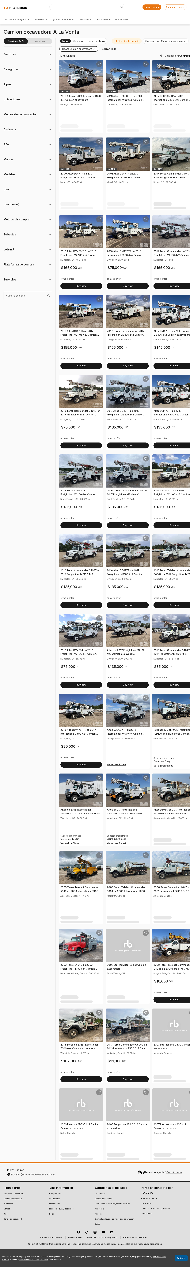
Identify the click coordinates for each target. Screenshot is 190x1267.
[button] (127, 41)
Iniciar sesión (152, 7)
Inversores (8, 1204)
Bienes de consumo (104, 1199)
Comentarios (146, 1213)
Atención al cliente (149, 1198)
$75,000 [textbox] (114, 267)
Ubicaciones (121, 19)
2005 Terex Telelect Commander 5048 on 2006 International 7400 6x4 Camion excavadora (79, 891)
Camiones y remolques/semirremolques (112, 1204)
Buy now (81, 285)
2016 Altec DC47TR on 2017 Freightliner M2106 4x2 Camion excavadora (124, 574)
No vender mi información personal (102, 1237)
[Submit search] (122, 7)
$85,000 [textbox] (161, 666)
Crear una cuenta (175, 7)
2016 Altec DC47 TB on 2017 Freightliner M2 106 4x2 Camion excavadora (78, 335)
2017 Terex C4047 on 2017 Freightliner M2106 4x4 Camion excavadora (78, 494)
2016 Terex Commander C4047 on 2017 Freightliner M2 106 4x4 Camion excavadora (80, 414)
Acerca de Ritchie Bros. (14, 1194)
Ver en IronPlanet (116, 764)
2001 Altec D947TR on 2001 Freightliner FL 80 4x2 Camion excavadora (124, 177)
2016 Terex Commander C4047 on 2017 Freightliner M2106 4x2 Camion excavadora (127, 494)
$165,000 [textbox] (69, 267)
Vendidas (40, 41)
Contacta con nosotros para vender (156, 1208)
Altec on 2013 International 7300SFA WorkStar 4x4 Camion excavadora (125, 813)
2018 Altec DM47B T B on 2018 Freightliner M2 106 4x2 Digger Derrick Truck (78, 255)
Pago (51, 1214)
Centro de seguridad (13, 1219)
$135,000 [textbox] (115, 427)
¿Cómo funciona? (62, 19)
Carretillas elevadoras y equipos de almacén (114, 1219)
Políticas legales (75, 1237)
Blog (6, 1214)
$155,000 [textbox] (69, 347)
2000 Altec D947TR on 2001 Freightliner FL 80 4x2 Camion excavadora (77, 177)
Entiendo (181, 1258)
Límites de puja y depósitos (61, 1209)
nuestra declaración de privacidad (33, 1259)
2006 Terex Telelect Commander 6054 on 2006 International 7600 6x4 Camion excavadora (126, 891)
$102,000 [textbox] (69, 1061)
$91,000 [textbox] (114, 1061)
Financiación (104, 19)
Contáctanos (174, 1172)
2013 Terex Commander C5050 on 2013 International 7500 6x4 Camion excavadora (127, 1048)
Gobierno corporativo (13, 1199)
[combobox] (166, 41)
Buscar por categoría (15, 19)
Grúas (97, 1224)
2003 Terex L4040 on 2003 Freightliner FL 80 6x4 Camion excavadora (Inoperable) (77, 968)
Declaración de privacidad (51, 1237)
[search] (49, 296)
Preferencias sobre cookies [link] (135, 1237)
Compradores (55, 1194)
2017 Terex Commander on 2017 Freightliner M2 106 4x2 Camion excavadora (125, 335)
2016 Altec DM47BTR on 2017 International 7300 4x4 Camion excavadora (124, 255)
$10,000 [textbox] (161, 981)
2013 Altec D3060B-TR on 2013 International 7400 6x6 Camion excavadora (125, 100)
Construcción (101, 1194)
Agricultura (99, 1209)
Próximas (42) (16, 41)
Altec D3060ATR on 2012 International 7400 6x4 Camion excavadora (124, 733)
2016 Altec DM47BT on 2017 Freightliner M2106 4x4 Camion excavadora (78, 654)
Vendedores (54, 1199)
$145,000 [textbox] (162, 347)
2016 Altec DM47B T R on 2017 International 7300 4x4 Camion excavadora (78, 733)
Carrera (7, 1209)
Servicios (84, 19)
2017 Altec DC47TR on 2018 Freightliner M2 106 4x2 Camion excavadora (125, 414)
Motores (98, 1214)
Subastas (40, 19)
